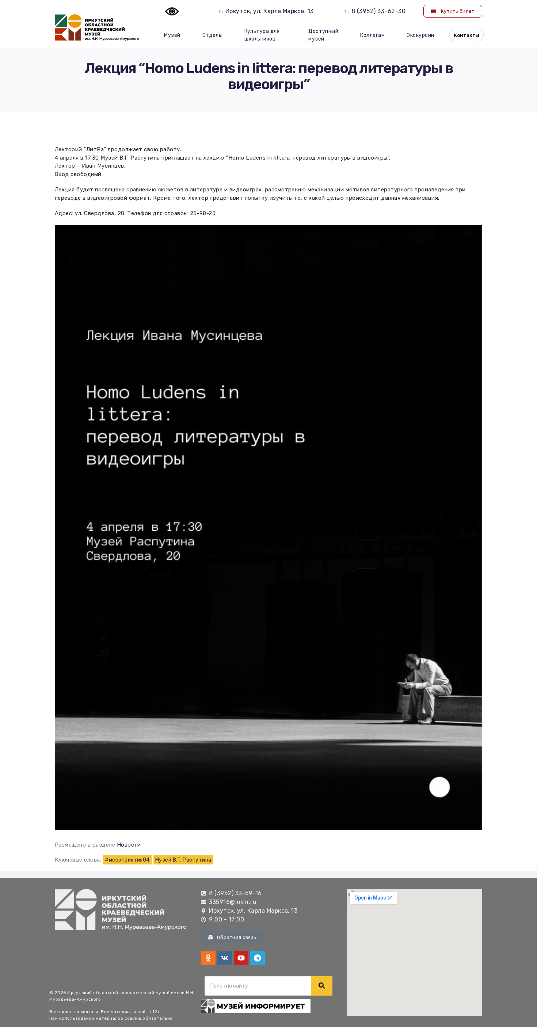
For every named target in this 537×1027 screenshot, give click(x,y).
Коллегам (372, 35)
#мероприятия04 (127, 860)
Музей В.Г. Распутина (183, 860)
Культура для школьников (261, 35)
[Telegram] (257, 958)
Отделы (212, 35)
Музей (172, 35)
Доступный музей (323, 35)
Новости (129, 844)
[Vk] (224, 958)
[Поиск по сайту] (321, 986)
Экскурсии (420, 35)
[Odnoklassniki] (208, 958)
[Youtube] (241, 958)
